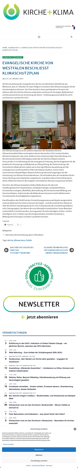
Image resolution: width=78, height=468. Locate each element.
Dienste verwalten (8, 444)
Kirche (10, 240)
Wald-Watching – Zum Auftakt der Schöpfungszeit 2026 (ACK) (35, 352)
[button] (75, 429)
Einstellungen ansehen (39, 461)
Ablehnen (39, 455)
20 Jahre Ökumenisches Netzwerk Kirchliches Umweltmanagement (56, 250)
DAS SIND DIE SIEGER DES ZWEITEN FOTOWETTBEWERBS (22, 250)
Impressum (49, 465)
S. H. (6, 79)
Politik (29, 240)
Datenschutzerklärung (38, 465)
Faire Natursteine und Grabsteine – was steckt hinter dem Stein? (37, 414)
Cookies (28, 465)
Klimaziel (18, 57)
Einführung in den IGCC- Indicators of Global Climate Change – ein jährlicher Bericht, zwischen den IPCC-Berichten (38, 344)
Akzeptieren (39, 450)
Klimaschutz (8, 57)
